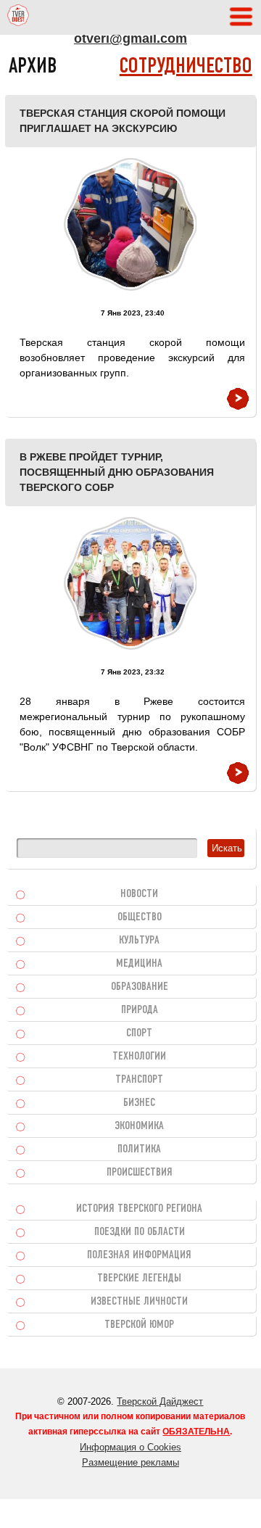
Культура (139, 941)
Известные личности (139, 1302)
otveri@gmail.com (130, 38)
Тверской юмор (139, 1325)
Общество (139, 917)
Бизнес (139, 1103)
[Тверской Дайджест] (18, 17)
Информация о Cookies (130, 1447)
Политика (139, 1149)
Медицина (139, 964)
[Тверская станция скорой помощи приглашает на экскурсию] (130, 224)
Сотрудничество (186, 67)
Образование (139, 987)
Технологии (139, 1057)
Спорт (139, 1033)
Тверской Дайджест (160, 1401)
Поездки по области (139, 1232)
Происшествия (140, 1173)
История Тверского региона (139, 1209)
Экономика (139, 1126)
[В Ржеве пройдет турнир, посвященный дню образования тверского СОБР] (130, 583)
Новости (139, 894)
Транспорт (139, 1080)
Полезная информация (139, 1255)
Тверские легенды (139, 1278)
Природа (139, 1010)
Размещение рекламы (130, 1462)
